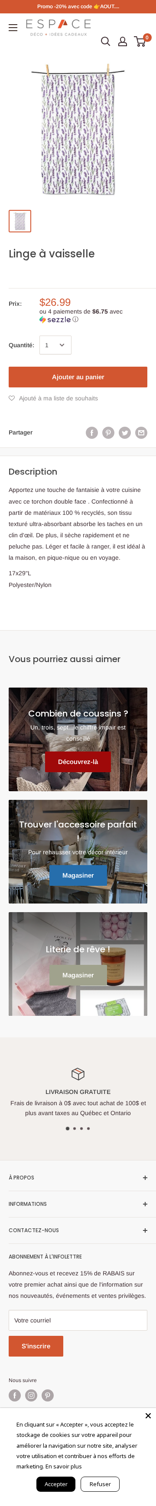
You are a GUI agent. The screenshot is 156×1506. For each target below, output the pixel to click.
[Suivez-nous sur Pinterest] (48, 1395)
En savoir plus (64, 1466)
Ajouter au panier (78, 376)
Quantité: (21, 345)
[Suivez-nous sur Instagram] (31, 1395)
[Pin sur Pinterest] (108, 432)
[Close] (148, 1415)
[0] (140, 41)
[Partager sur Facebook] (92, 432)
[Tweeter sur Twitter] (125, 432)
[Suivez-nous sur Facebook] (15, 1395)
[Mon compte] (122, 41)
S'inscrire (36, 1346)
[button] (93, 315)
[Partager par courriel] (141, 432)
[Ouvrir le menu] (13, 27)
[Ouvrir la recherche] (105, 41)
